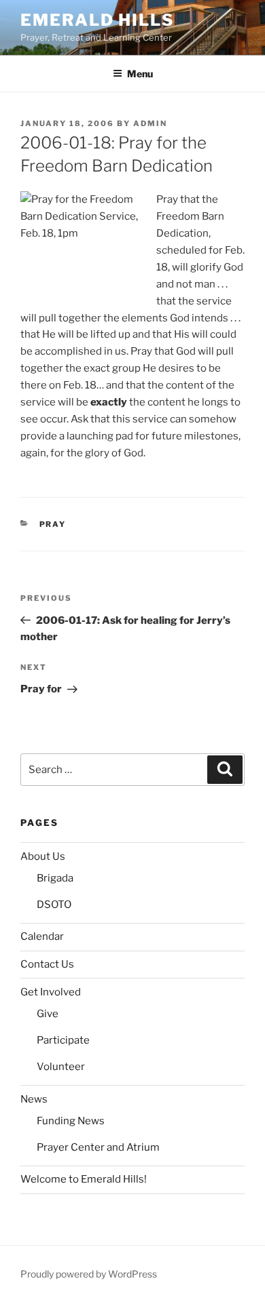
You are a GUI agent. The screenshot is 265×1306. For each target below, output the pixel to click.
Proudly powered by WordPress (88, 1274)
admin (150, 123)
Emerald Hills (97, 20)
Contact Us (47, 964)
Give (47, 1014)
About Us (42, 856)
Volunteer (61, 1067)
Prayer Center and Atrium (98, 1147)
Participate (63, 1040)
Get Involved (50, 992)
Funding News (71, 1121)
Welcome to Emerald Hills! (83, 1179)
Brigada (55, 878)
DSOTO (54, 904)
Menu (140, 73)
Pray (53, 524)
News (34, 1099)
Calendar (42, 936)
